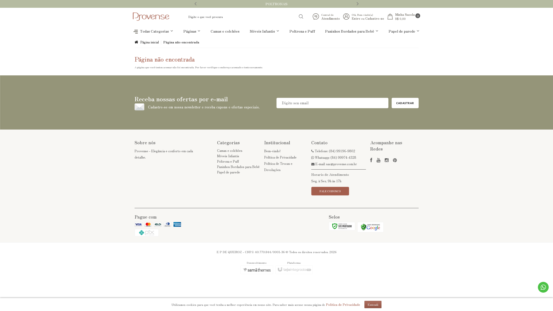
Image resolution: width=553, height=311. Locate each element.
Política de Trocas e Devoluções (278, 166)
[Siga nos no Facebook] (371, 160)
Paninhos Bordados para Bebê (238, 166)
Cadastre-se (374, 18)
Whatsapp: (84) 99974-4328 (335, 157)
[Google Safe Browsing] (370, 226)
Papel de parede (228, 172)
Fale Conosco (330, 191)
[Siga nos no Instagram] (387, 160)
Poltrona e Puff (228, 161)
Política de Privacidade (280, 157)
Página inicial (149, 42)
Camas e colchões (229, 150)
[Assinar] (405, 103)
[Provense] (151, 16)
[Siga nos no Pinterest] (395, 160)
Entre (356, 18)
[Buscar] (301, 16)
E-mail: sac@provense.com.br (336, 164)
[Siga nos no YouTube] (378, 160)
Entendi (373, 304)
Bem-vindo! (272, 151)
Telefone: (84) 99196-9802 (334, 151)
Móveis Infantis (228, 156)
